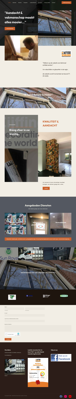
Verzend (8, 339)
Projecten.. (26, 2)
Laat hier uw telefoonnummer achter (11, 318)
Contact (53, 2)
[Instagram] (65, 396)
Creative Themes (24, 395)
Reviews (20, 2)
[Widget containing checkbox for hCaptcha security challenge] (12, 334)
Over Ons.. (40, 2)
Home (9, 2)
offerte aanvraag (66, 2)
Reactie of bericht (8, 324)
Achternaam (27, 310)
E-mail (6, 313)
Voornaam (6, 310)
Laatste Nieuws (33, 2)
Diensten (14, 2)
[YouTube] (70, 396)
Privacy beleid (47, 2)
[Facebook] (61, 396)
